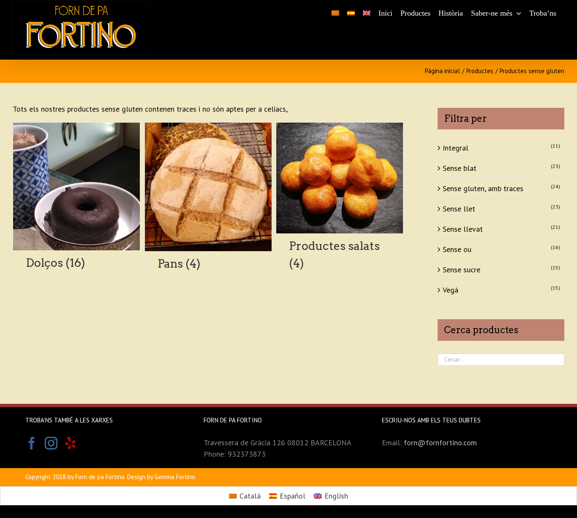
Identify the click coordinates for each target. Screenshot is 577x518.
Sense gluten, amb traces (483, 188)
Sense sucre (461, 269)
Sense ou (457, 249)
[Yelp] (70, 443)
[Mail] (90, 443)
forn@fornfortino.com (440, 442)
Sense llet (459, 209)
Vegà (450, 290)
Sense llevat (463, 229)
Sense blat (459, 168)
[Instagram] (51, 443)
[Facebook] (31, 443)
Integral (455, 148)
